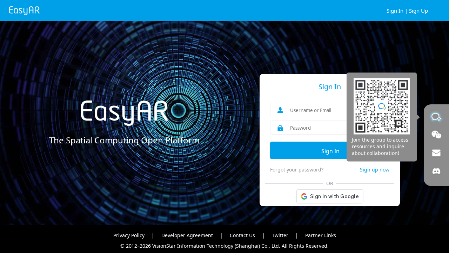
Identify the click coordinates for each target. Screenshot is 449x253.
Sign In (395, 10)
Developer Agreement (187, 235)
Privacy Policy (129, 235)
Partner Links (320, 235)
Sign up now (374, 169)
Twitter (280, 235)
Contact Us (242, 235)
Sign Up (418, 10)
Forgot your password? (296, 169)
